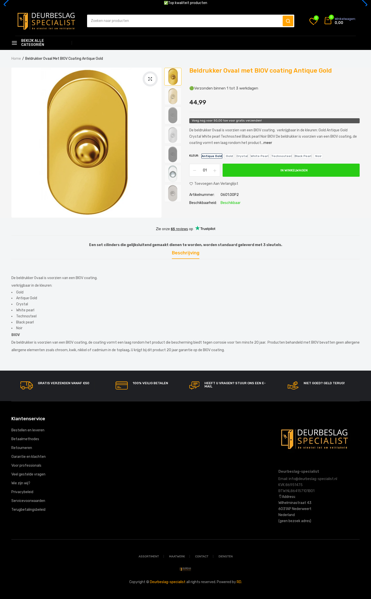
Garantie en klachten (28, 457)
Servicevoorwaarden (28, 501)
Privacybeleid (22, 492)
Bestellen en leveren (27, 430)
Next (173, 200)
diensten (226, 556)
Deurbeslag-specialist (168, 582)
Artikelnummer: (202, 195)
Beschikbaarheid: (203, 203)
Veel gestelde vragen (28, 474)
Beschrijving (185, 253)
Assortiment (149, 556)
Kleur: (194, 155)
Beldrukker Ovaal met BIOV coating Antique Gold (260, 70)
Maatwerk (177, 556)
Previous (173, 67)
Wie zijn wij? (20, 483)
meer (267, 143)
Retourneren (21, 448)
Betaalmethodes (25, 439)
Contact (201, 556)
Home (16, 58)
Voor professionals (26, 465)
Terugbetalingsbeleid (28, 509)
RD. (239, 582)
